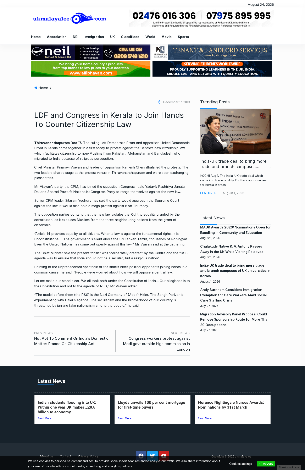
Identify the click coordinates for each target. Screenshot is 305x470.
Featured (208, 193)
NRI (75, 37)
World (150, 37)
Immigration (94, 37)
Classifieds (130, 37)
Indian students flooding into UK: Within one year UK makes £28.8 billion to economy (67, 407)
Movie (166, 37)
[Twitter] (152, 456)
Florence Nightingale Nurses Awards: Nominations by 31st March (231, 405)
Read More (44, 418)
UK (112, 37)
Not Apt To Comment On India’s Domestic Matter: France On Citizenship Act (71, 338)
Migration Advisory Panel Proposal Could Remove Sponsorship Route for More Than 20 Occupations (235, 319)
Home (36, 37)
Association (57, 37)
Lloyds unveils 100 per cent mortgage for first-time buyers (151, 405)
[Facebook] (141, 456)
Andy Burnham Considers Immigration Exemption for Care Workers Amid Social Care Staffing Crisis (233, 295)
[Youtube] (164, 456)
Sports (183, 37)
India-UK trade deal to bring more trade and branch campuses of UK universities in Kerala (235, 270)
